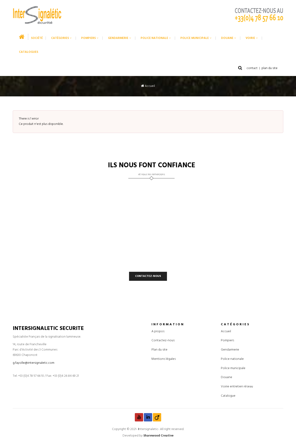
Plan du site (159, 349)
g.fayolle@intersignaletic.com (33, 362)
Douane (226, 377)
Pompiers (227, 340)
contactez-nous (148, 276)
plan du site (270, 68)
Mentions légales (163, 358)
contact (252, 68)
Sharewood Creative (158, 435)
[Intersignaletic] (37, 15)
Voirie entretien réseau (237, 386)
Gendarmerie (230, 349)
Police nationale (232, 358)
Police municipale (233, 368)
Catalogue (228, 395)
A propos (157, 331)
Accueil (149, 86)
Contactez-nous (163, 340)
